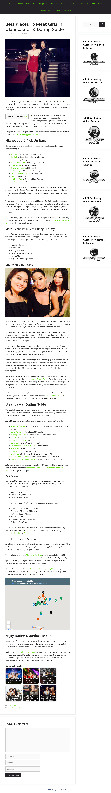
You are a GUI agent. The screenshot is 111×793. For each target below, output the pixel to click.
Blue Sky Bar (16, 165)
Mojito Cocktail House (20, 456)
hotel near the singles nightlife (43, 569)
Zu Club (14, 157)
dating (14, 708)
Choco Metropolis (18, 168)
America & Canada (25, 3)
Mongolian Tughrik (34, 555)
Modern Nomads (18, 426)
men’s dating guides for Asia (28, 134)
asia (9, 708)
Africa (81, 3)
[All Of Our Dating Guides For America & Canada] (94, 59)
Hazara (14, 437)
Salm (13, 176)
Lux (12, 160)
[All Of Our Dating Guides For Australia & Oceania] (94, 255)
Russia (17, 533)
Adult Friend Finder (40, 379)
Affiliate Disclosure (64, 10)
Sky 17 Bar (15, 454)
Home (11, 3)
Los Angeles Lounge (19, 440)
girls (18, 708)
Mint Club (15, 154)
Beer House (16, 451)
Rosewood (15, 448)
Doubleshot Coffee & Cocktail (23, 459)
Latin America (66, 3)
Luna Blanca (16, 432)
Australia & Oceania (94, 3)
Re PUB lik (15, 182)
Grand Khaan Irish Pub (20, 173)
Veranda (14, 443)
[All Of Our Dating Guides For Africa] (94, 214)
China (26, 533)
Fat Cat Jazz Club (18, 162)
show (25, 116)
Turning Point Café (18, 434)
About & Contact (46, 10)
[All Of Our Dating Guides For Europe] (94, 95)
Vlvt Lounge (16, 171)
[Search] (102, 24)
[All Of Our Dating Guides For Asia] (94, 135)
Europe (41, 3)
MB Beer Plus (16, 179)
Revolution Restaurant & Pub (23, 445)
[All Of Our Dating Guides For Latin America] (94, 176)
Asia (52, 3)
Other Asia (12, 705)
